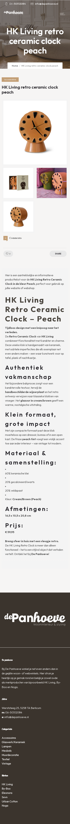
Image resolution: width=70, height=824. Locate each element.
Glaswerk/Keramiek (13, 742)
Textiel (6, 759)
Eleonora (7, 793)
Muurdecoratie (10, 755)
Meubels (7, 750)
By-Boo (6, 788)
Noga (5, 805)
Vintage (6, 763)
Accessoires (9, 737)
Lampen (6, 746)
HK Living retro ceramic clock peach (30, 89)
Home (15, 65)
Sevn (4, 797)
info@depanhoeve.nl (17, 717)
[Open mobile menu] (63, 13)
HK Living (7, 784)
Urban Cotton (10, 801)
